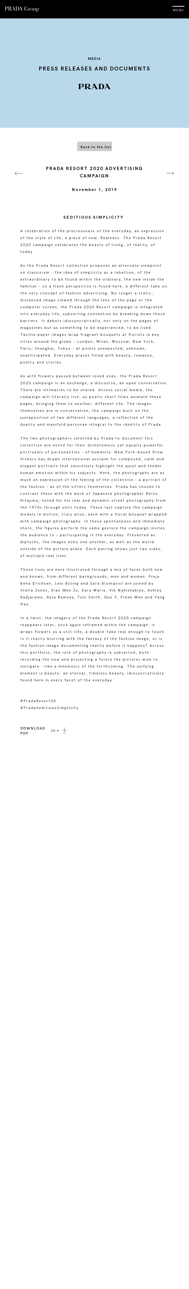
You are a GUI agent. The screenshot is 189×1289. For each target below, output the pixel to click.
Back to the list (96, 147)
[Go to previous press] (18, 179)
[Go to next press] (170, 179)
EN (53, 731)
